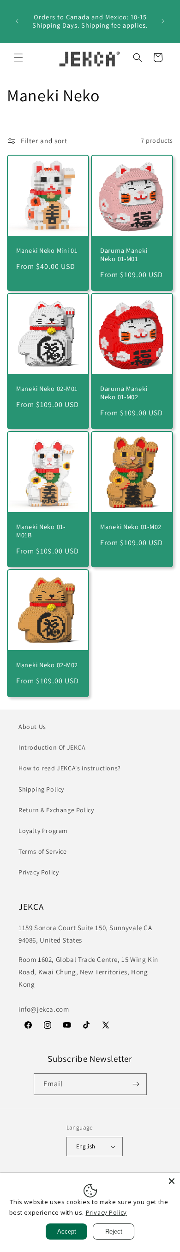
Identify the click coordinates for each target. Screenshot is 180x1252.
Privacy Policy (38, 872)
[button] (18, 57)
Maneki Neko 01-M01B (41, 531)
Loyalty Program (43, 831)
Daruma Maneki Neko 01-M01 (123, 254)
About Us (32, 726)
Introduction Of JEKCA (52, 747)
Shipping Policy (41, 789)
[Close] (171, 1181)
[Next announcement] (163, 21)
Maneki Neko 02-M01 (47, 388)
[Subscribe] (136, 1084)
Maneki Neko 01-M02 (131, 527)
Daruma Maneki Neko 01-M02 (123, 392)
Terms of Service (42, 851)
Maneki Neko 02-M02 (47, 665)
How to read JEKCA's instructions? (69, 768)
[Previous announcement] (17, 21)
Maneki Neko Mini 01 (47, 250)
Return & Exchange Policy (56, 810)
